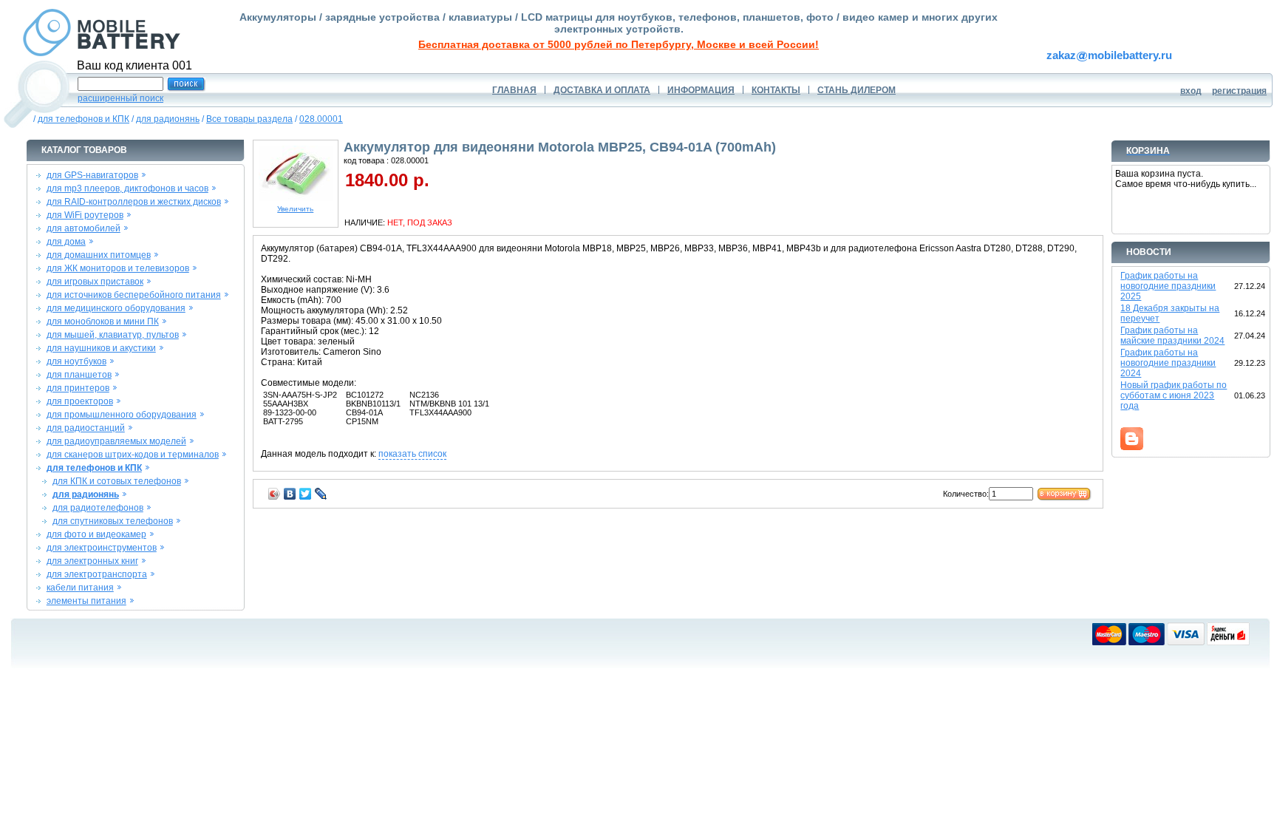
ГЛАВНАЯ (514, 90)
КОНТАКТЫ (776, 90)
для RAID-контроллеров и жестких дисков (134, 202)
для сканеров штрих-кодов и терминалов (133, 454)
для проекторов (80, 401)
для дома (66, 242)
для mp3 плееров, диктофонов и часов (127, 188)
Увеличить (295, 209)
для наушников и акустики (101, 348)
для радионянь (168, 119)
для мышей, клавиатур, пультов (113, 335)
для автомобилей (83, 228)
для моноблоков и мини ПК (103, 321)
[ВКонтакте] (290, 493)
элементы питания (86, 601)
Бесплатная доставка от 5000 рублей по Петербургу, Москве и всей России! (618, 44)
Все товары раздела (249, 119)
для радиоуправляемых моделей (116, 441)
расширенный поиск (120, 98)
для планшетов (79, 375)
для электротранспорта (97, 574)
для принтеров (78, 388)
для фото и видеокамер (96, 534)
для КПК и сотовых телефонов (116, 481)
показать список (412, 454)
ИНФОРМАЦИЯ (701, 90)
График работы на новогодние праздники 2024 (1168, 362)
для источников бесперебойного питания (134, 295)
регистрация (1239, 91)
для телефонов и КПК (83, 119)
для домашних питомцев (99, 255)
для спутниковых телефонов (112, 521)
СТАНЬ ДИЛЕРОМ (856, 90)
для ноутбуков (76, 361)
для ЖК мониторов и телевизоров (118, 268)
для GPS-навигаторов (92, 175)
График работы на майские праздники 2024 (1172, 335)
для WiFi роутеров (85, 215)
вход (1191, 91)
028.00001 (321, 119)
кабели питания (80, 587)
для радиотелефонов (97, 508)
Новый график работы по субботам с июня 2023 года (1173, 395)
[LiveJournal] (321, 493)
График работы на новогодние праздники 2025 (1168, 286)
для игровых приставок (95, 281)
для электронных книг (92, 561)
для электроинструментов (102, 548)
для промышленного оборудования (122, 414)
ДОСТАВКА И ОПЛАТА (602, 90)
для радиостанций (86, 428)
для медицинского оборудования (116, 308)
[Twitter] (305, 493)
